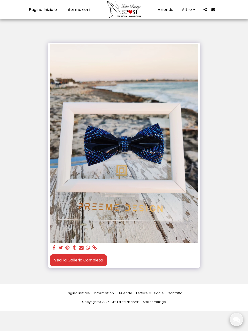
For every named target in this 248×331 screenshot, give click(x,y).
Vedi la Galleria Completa (78, 260)
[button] (205, 10)
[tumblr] (74, 248)
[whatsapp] (87, 248)
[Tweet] (60, 248)
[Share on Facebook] (54, 248)
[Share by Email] (81, 248)
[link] (94, 248)
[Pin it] (67, 248)
